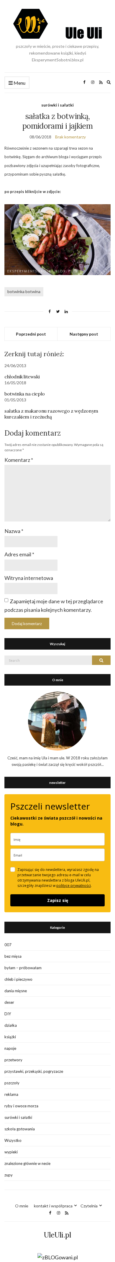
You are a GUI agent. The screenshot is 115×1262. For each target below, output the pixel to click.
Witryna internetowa (28, 578)
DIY (7, 1013)
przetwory (13, 1059)
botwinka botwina (23, 291)
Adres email (19, 554)
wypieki (11, 1152)
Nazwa (13, 531)
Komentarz (18, 460)
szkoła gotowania (19, 1129)
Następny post (84, 333)
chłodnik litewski (22, 377)
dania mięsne (15, 990)
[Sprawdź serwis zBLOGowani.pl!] (57, 1257)
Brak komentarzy (70, 136)
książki (10, 1036)
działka (10, 1025)
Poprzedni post (31, 333)
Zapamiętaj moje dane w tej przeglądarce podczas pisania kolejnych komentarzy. (53, 605)
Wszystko (13, 1140)
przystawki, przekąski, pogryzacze (33, 1071)
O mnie (21, 1205)
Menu (19, 83)
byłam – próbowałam (23, 967)
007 (8, 944)
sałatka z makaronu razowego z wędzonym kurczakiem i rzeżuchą (51, 414)
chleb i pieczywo (18, 979)
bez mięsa (13, 956)
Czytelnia (89, 1205)
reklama (11, 1094)
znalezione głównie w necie (27, 1163)
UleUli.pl (57, 1235)
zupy (8, 1175)
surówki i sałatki (57, 104)
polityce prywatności (73, 885)
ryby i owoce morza (21, 1106)
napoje (10, 1048)
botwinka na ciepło (24, 394)
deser (9, 1002)
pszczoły (11, 1082)
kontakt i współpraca (53, 1205)
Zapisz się (57, 900)
